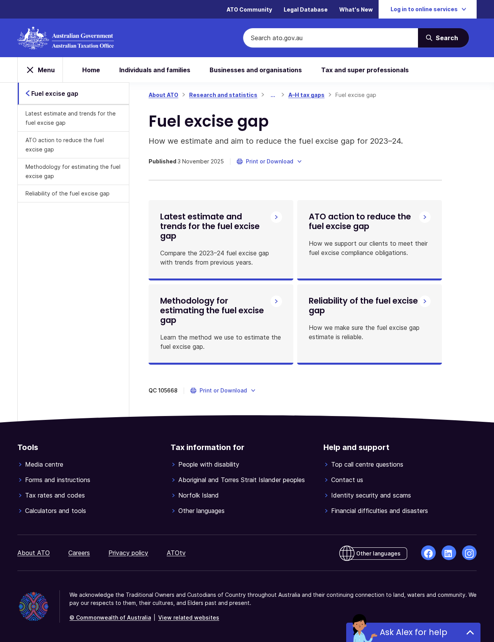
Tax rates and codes (55, 495)
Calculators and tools (55, 511)
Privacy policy (128, 553)
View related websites (188, 617)
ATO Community (249, 9)
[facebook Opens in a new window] (428, 552)
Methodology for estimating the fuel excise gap (72, 171)
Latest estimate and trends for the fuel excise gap (70, 118)
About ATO (163, 95)
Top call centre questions (367, 464)
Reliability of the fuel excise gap (67, 193)
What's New (356, 9)
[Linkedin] (449, 552)
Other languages (201, 511)
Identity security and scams (371, 495)
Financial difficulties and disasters (379, 511)
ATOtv (176, 553)
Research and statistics (223, 95)
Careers (79, 553)
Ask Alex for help (413, 632)
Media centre (44, 464)
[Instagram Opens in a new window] (469, 552)
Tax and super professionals (365, 70)
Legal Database (306, 9)
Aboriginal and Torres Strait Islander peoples (241, 480)
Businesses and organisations (256, 70)
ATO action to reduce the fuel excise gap (64, 145)
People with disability (208, 464)
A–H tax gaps (306, 95)
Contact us (347, 480)
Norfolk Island (198, 495)
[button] (269, 161)
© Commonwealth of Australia (110, 617)
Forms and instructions (57, 480)
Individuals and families (154, 70)
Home (91, 70)
